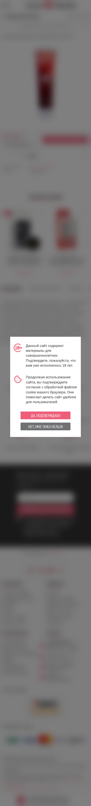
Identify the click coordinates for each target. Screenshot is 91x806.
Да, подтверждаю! (45, 415)
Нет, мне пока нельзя (45, 426)
